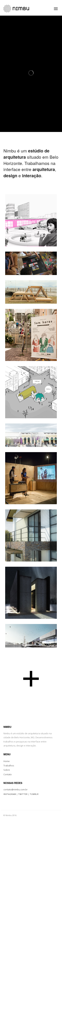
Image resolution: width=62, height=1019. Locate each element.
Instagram (9, 794)
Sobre (6, 769)
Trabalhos (8, 765)
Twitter (23, 794)
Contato (7, 774)
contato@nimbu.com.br (15, 789)
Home (6, 761)
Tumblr (34, 794)
